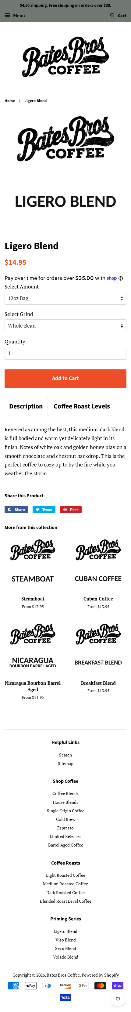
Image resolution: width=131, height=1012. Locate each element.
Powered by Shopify (100, 975)
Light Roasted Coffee (65, 875)
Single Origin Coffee (65, 811)
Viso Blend (65, 940)
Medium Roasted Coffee (65, 884)
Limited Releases (65, 836)
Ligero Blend (65, 931)
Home (10, 100)
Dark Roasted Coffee (65, 892)
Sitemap (65, 763)
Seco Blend (65, 948)
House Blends (65, 802)
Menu (18, 15)
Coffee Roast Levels (82, 406)
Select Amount (22, 286)
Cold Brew (65, 819)
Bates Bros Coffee (63, 975)
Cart (121, 16)
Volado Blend (65, 957)
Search (65, 755)
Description (26, 406)
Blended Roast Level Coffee (65, 901)
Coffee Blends (65, 793)
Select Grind (19, 313)
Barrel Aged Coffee (65, 845)
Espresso (65, 828)
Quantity (15, 341)
